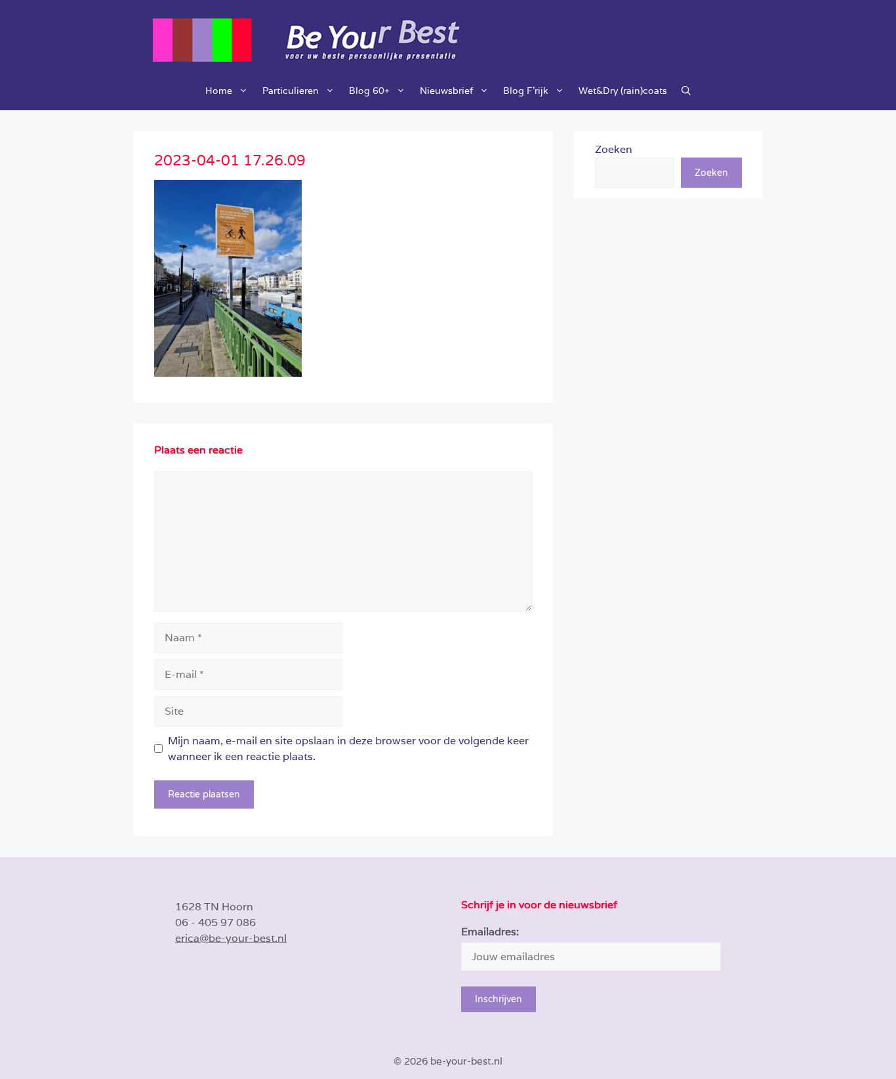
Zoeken (613, 149)
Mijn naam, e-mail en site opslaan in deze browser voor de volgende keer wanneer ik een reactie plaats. (348, 748)
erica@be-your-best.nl (231, 938)
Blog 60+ (369, 90)
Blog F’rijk (525, 90)
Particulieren (290, 90)
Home (218, 90)
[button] (686, 90)
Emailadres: (490, 932)
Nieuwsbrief (446, 90)
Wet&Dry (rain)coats (623, 90)
